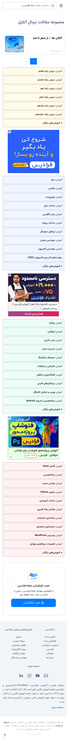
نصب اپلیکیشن (31, 603)
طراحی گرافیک (18, 653)
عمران (18, 637)
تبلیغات (50, 653)
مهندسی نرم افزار (18, 658)
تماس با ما (50, 637)
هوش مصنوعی (19, 645)
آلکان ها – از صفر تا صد (47, 38)
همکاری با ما (50, 641)
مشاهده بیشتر (57, 707)
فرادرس (50, 649)
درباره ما (50, 658)
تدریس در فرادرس (50, 645)
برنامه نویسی (19, 641)
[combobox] (27, 5)
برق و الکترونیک (18, 649)
